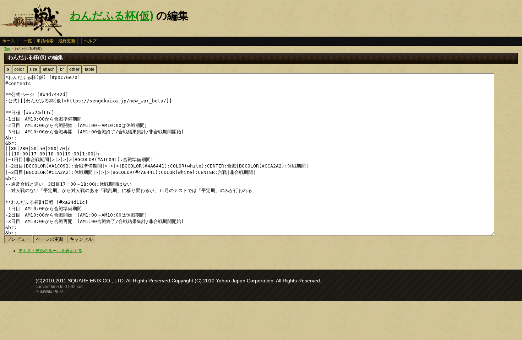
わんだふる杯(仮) (111, 15)
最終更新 (66, 40)
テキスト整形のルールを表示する (50, 250)
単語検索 (45, 40)
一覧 (27, 40)
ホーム (8, 40)
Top (7, 49)
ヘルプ (90, 40)
